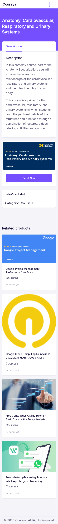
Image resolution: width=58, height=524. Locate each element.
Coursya (10, 4)
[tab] (14, 46)
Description (14, 46)
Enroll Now (29, 178)
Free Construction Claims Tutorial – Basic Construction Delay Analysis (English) (26, 419)
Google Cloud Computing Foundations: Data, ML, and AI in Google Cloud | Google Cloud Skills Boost (28, 357)
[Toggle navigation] (52, 4)
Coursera (27, 203)
